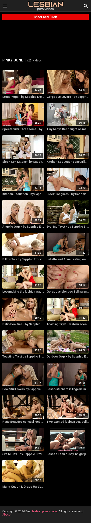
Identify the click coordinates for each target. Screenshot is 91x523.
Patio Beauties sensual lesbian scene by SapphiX (23, 421)
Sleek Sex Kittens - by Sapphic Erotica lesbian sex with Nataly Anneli (23, 161)
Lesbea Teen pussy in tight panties (68, 454)
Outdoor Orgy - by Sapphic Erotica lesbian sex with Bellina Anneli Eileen (68, 356)
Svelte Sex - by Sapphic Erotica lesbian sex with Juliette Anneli (23, 454)
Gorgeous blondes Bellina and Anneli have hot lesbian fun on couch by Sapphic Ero (68, 291)
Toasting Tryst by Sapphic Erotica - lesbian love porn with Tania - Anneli (23, 356)
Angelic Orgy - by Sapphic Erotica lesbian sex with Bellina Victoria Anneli (23, 226)
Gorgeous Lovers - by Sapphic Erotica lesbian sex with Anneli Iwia (68, 96)
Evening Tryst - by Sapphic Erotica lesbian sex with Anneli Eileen (68, 226)
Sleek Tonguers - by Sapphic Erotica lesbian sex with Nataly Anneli (68, 194)
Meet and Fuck (45, 17)
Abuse (6, 514)
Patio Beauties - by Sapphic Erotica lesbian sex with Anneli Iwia (23, 324)
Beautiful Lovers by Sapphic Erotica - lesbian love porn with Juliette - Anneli (23, 389)
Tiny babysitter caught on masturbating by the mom (68, 129)
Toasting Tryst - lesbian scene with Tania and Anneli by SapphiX (68, 324)
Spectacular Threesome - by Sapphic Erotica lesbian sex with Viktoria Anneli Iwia (23, 129)
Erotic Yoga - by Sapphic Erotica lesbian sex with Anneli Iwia (23, 96)
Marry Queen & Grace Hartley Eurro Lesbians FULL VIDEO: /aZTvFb (23, 486)
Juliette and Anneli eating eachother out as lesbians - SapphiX (68, 259)
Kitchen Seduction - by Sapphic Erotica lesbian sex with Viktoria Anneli (23, 194)
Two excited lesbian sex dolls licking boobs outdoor (68, 421)
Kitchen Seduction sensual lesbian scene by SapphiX (68, 161)
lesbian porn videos (44, 511)
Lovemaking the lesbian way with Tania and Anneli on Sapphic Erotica (23, 291)
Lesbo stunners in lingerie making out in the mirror (68, 389)
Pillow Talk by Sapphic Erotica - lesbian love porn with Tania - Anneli (23, 259)
